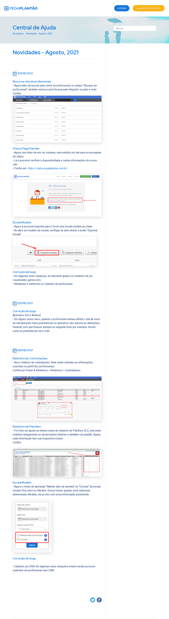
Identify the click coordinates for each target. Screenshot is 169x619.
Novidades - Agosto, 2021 (39, 33)
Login (122, 8)
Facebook (99, 599)
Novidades (18, 33)
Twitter (92, 599)
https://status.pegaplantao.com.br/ (48, 168)
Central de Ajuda (34, 27)
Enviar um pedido (148, 8)
